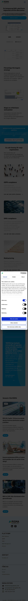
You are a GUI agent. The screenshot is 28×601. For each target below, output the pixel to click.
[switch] (24, 304)
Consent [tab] (5, 276)
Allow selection (14, 322)
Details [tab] (14, 276)
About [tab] (22, 276)
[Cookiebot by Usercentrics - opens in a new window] (20, 273)
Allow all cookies (14, 318)
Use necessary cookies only (14, 326)
